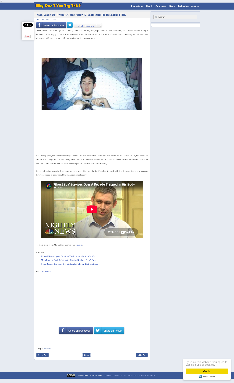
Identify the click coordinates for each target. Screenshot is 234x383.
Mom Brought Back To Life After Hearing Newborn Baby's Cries (68, 260)
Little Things (45, 271)
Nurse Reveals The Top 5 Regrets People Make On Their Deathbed (69, 264)
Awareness (161, 6)
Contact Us (151, 375)
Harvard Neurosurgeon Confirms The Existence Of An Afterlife (68, 256)
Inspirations (137, 6)
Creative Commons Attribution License (118, 375)
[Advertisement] (91, 48)
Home (86, 355)
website (79, 245)
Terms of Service (140, 375)
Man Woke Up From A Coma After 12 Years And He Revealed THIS (81, 14)
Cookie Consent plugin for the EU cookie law (207, 376)
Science (195, 6)
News (172, 6)
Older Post (142, 355)
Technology (183, 6)
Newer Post (42, 355)
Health (149, 6)
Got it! (207, 371)
